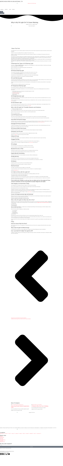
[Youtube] (9, 454)
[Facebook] (3, 454)
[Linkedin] (1, 454)
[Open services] (3, 9)
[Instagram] (5, 454)
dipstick (16, 134)
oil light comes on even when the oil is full (43, 202)
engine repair (29, 191)
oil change (29, 105)
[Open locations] (7, 9)
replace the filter (31, 142)
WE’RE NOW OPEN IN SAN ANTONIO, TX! (11, 1)
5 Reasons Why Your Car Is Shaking (40, 406)
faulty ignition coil (16, 170)
